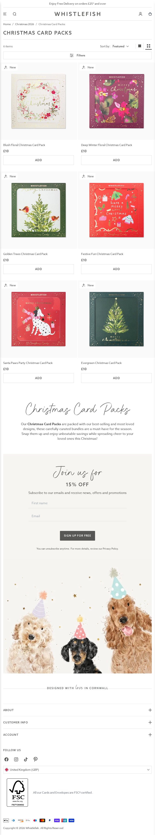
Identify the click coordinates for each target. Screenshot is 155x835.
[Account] (140, 14)
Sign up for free (77, 535)
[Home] (77, 14)
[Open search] (14, 14)
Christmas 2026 (24, 24)
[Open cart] (150, 14)
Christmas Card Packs (52, 24)
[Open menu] (5, 14)
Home (7, 24)
